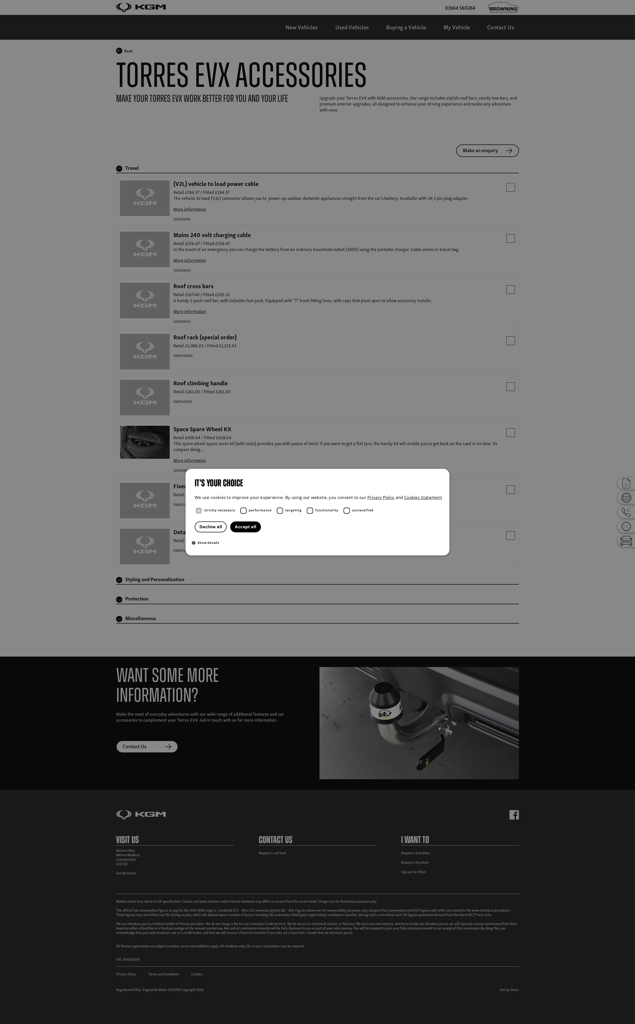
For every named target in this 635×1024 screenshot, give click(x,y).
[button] (318, 542)
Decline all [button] (210, 527)
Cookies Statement (423, 497)
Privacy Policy (380, 497)
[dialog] (317, 512)
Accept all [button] (245, 527)
